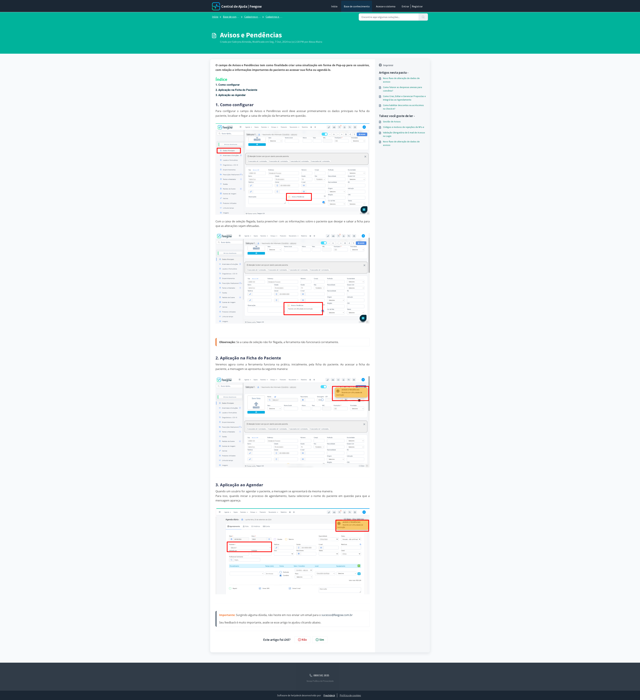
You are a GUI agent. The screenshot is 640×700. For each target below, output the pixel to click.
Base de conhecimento (357, 6)
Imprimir (388, 65)
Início (334, 6)
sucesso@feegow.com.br (337, 615)
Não (304, 639)
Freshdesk (329, 695)
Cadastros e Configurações (259, 16)
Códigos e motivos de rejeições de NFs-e (403, 127)
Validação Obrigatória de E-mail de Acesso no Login (404, 134)
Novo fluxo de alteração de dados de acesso (401, 80)
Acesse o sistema (385, 6)
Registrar (417, 6)
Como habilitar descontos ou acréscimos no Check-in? (403, 107)
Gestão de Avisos (392, 121)
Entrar (405, 6)
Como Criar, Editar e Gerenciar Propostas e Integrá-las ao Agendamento (404, 98)
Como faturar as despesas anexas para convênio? (402, 89)
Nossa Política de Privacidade (320, 681)
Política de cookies (350, 695)
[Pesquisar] (423, 17)
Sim (321, 639)
